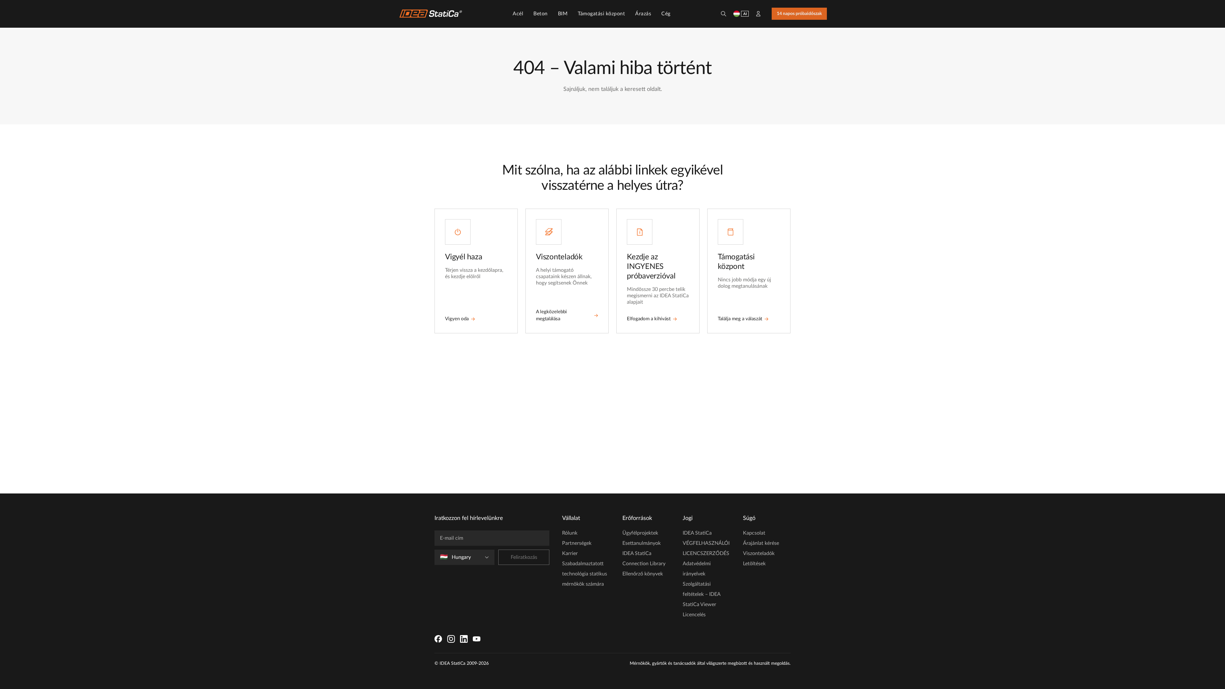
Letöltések (754, 563)
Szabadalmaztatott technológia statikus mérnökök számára (584, 574)
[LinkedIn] (464, 639)
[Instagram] (451, 639)
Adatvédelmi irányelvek (697, 568)
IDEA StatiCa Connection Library (643, 558)
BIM (563, 13)
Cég (666, 13)
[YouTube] (476, 639)
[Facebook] (438, 639)
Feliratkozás (524, 557)
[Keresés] (723, 13)
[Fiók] (758, 14)
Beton (540, 13)
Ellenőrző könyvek (642, 573)
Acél (518, 13)
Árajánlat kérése (761, 543)
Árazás (643, 13)
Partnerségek (576, 543)
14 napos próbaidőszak (799, 13)
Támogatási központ (601, 13)
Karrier (570, 553)
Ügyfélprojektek (640, 533)
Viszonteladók (759, 553)
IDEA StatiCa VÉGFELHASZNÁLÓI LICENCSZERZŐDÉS (706, 543)
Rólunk (569, 533)
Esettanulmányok (641, 543)
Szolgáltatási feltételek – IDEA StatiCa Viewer (701, 594)
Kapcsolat (754, 533)
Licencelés (694, 614)
